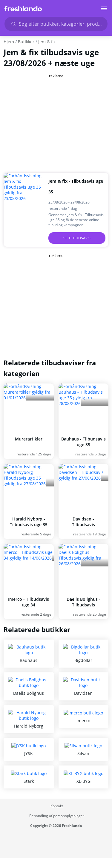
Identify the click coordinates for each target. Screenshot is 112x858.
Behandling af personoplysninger (56, 815)
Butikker (26, 41)
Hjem (9, 41)
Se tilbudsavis (76, 238)
